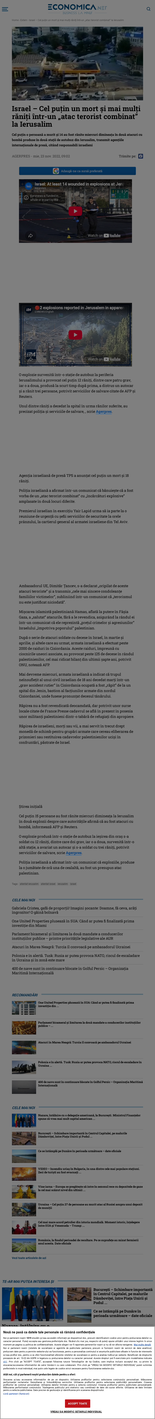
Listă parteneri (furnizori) (16, 1394)
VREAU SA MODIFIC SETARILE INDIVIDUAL (76, 1411)
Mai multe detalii (142, 1344)
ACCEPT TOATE (77, 1403)
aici (5, 1361)
